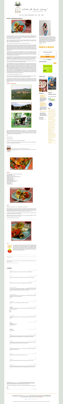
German (49, 123)
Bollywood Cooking (50, 111)
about (49, 109)
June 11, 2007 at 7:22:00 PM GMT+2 (32, 315)
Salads (54, 133)
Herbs (49, 124)
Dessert (54, 116)
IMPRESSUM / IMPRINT (16, 401)
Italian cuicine (17, 256)
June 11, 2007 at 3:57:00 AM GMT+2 (32, 276)
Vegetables (50, 141)
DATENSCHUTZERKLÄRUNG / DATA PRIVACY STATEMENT (26, 401)
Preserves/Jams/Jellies (51, 131)
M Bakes (53, 126)
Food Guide (36, 20)
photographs (50, 129)
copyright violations (50, 115)
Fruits (52, 122)
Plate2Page (51, 130)
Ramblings (49, 132)
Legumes (51, 126)
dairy (54, 115)
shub (10, 281)
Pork (53, 130)
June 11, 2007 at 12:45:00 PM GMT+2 (32, 294)
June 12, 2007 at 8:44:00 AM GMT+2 (32, 347)
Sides (54, 135)
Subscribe (47, 56)
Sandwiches (49, 134)
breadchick (11, 353)
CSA (52, 115)
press (54, 131)
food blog (34, 256)
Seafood (49, 135)
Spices (49, 138)
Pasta (52, 128)
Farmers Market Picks (11, 262)
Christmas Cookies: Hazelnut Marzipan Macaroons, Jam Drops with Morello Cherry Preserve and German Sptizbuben (43, 104)
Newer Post (8, 389)
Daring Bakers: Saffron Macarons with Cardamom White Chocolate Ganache (43, 96)
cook (32, 256)
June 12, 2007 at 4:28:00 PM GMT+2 (32, 353)
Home (21, 389)
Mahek (10, 322)
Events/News (50, 118)
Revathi (11, 270)
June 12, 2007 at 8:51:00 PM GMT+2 (32, 359)
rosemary (26, 256)
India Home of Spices (37, 22)
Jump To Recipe (53, 125)
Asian (50, 109)
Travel (52, 140)
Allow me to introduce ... (43, 112)
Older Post (34, 389)
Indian (49, 125)
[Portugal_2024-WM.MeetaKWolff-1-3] (52, 89)
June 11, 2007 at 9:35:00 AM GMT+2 (32, 281)
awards (52, 109)
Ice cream (55, 124)
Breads (54, 111)
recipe (28, 256)
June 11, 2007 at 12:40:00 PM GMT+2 (32, 287)
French (49, 121)
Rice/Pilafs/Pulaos (50, 133)
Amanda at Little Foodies (13, 294)
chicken (20, 256)
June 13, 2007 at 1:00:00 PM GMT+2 (32, 364)
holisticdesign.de (48, 401)
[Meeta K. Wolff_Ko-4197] (45, 35)
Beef (52, 110)
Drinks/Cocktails (50, 117)
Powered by (45, 59)
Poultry (17, 262)
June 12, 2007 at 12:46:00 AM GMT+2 (32, 334)
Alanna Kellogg (12, 315)
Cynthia (11, 276)
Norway (51, 128)
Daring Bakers (50, 116)
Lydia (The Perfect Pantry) (13, 287)
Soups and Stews (52, 136)
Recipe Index (36, 16)
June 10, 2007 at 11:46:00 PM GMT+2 (32, 270)
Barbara (11, 334)
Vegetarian (50, 142)
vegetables (23, 256)
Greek (54, 123)
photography (8, 257)
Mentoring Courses (29, 18)
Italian (13, 256)
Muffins (49, 128)
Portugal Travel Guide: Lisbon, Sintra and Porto (52, 90)
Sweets (51, 138)
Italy (11, 256)
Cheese (55, 113)
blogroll (53, 110)
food (30, 256)
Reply (10, 278)
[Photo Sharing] (21, 33)
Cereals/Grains (50, 113)
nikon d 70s (11, 257)
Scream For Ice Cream (14, 150)
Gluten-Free (51, 123)
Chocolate (49, 114)
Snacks (49, 136)
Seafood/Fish (52, 135)
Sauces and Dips (53, 134)
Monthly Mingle (52, 127)
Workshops (29, 16)
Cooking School (36, 18)
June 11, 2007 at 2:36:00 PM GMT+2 (32, 301)
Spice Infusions (53, 137)
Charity (53, 113)
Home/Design (51, 124)
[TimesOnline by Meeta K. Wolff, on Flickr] (47, 72)
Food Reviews (53, 120)
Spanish (50, 137)
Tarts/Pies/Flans (50, 139)
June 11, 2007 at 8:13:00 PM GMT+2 (32, 329)
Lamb (49, 126)
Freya (10, 347)
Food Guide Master (50, 120)
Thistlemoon (11, 359)
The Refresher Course (30, 21)
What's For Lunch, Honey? (15, 382)
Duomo (27, 130)
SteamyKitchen (11, 301)
